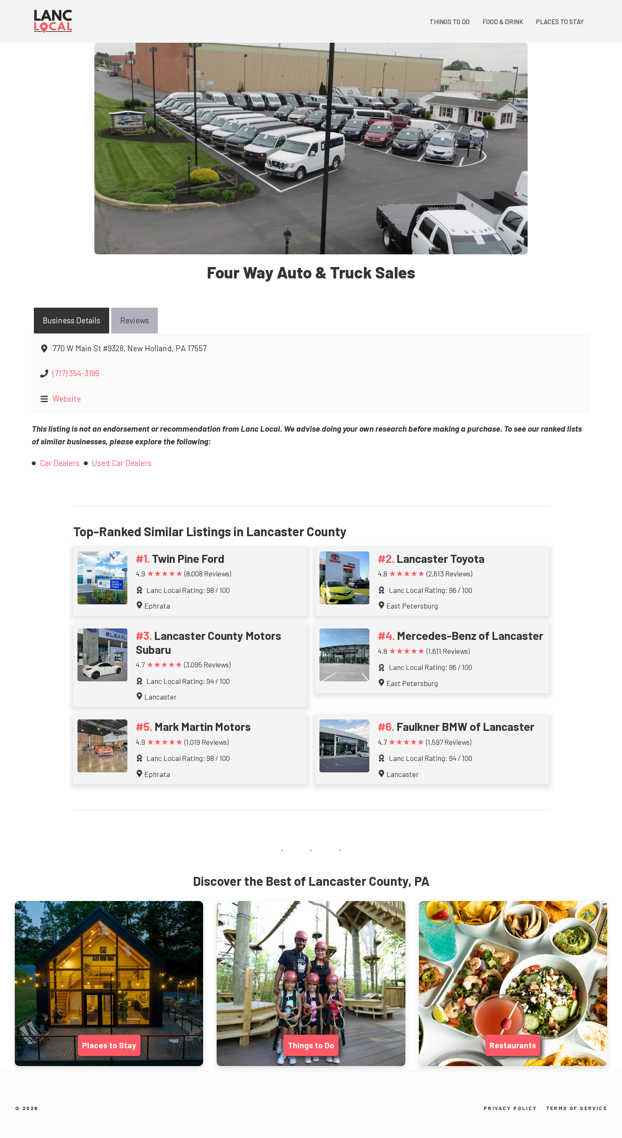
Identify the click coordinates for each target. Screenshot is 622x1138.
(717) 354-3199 (75, 373)
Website (66, 398)
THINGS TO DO (449, 21)
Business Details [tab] (71, 320)
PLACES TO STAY (560, 21)
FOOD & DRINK (502, 21)
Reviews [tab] (134, 320)
